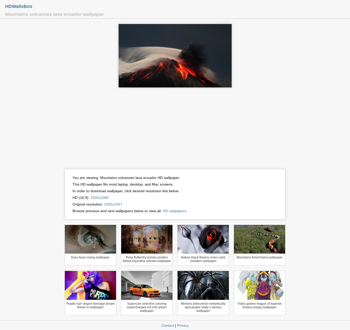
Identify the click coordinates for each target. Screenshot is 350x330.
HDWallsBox (18, 6)
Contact (167, 325)
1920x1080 (99, 198)
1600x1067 (113, 204)
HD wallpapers (174, 211)
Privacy (183, 325)
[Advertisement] (175, 130)
